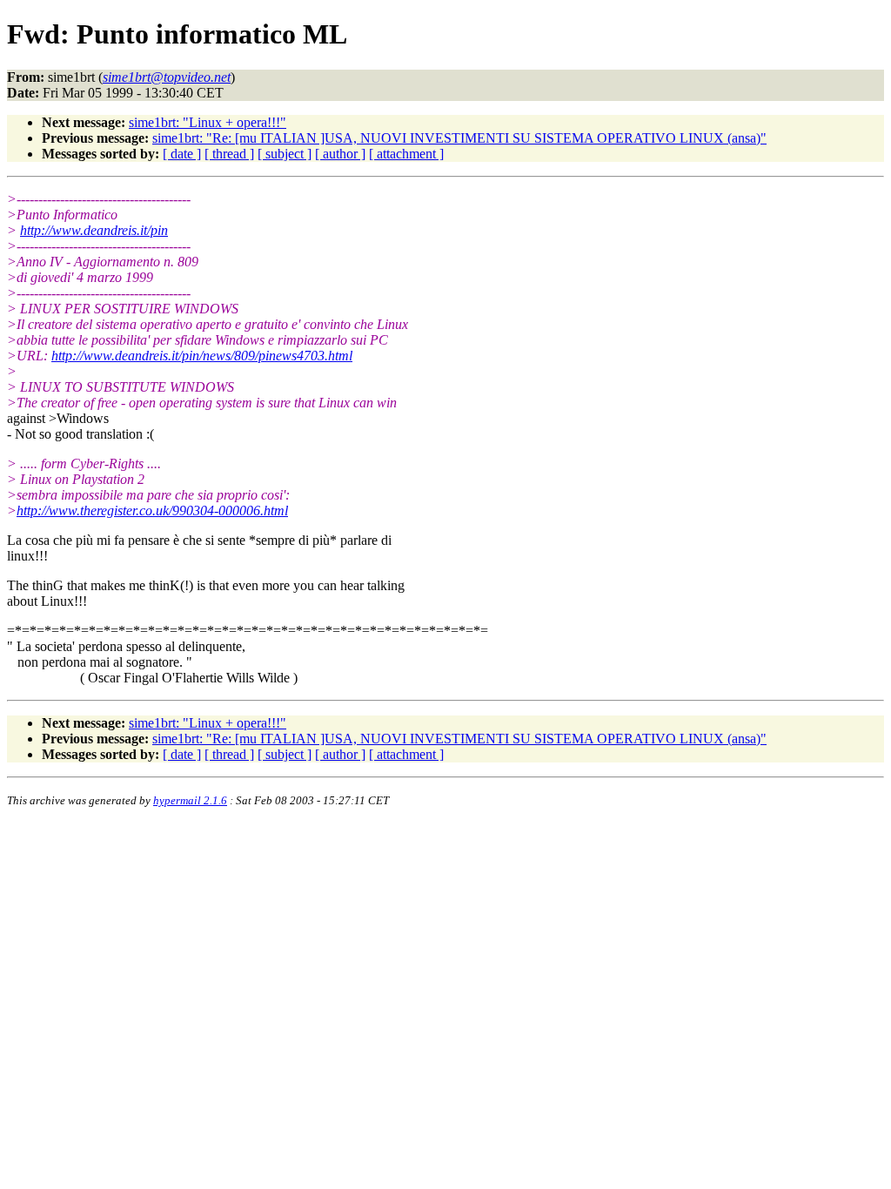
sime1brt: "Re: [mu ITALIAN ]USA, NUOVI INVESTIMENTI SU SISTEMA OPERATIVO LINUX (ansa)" (459, 138)
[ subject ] (285, 153)
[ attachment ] (406, 153)
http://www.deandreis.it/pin (94, 230)
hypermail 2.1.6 (190, 800)
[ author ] (340, 153)
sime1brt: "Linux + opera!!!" (207, 122)
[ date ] (182, 153)
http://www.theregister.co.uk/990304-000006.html (152, 510)
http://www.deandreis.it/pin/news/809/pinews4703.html (201, 355)
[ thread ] (229, 153)
